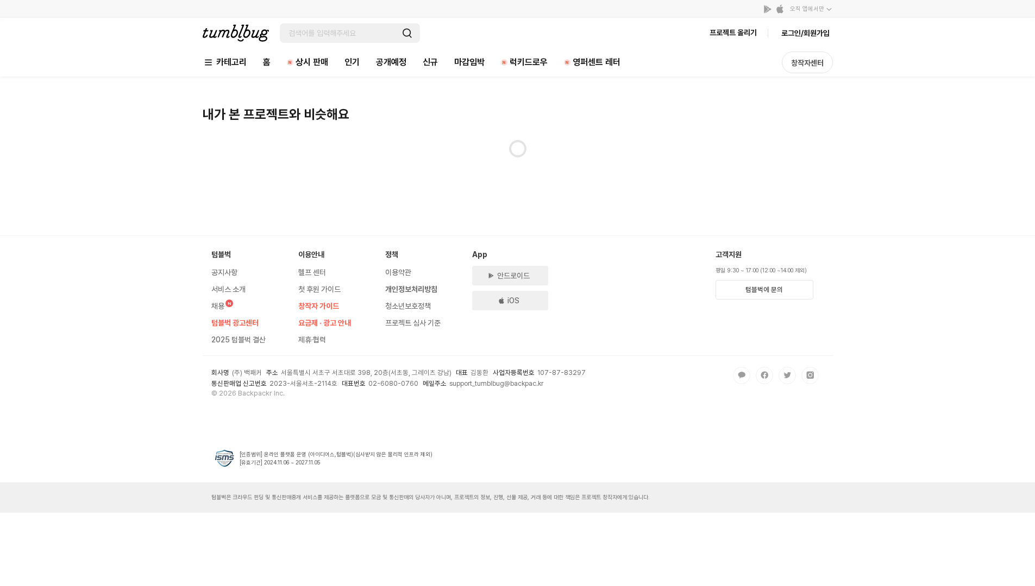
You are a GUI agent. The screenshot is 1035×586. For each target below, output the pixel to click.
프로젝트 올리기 (733, 32)
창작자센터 (807, 63)
